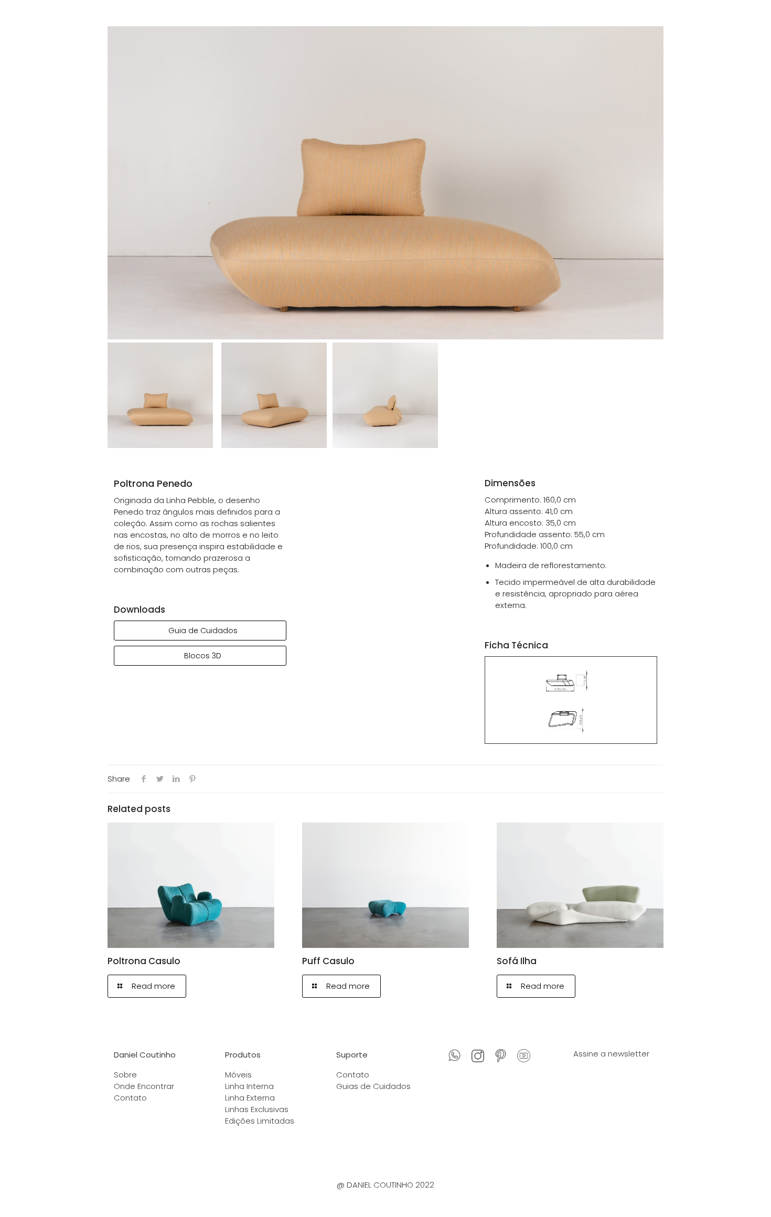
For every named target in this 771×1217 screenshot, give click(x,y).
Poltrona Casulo (144, 961)
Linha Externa (250, 1097)
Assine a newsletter (611, 1053)
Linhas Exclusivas (256, 1109)
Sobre (125, 1074)
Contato (130, 1097)
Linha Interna (249, 1086)
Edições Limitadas (259, 1120)
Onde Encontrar (144, 1086)
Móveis (238, 1074)
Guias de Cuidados (373, 1086)
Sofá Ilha (517, 961)
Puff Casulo (328, 961)
